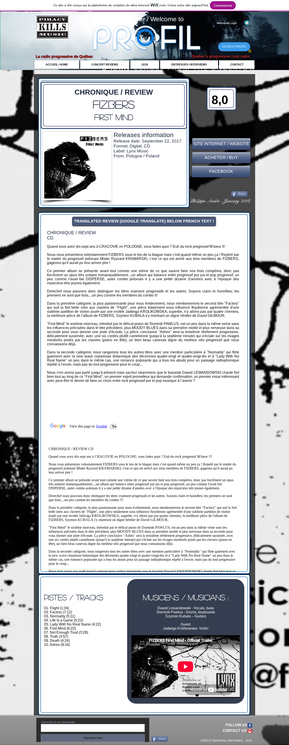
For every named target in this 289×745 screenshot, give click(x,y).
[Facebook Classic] (249, 725)
